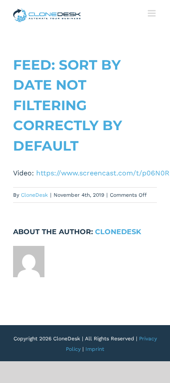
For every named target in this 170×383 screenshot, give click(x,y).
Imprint (94, 349)
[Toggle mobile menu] (152, 13)
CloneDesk (34, 195)
